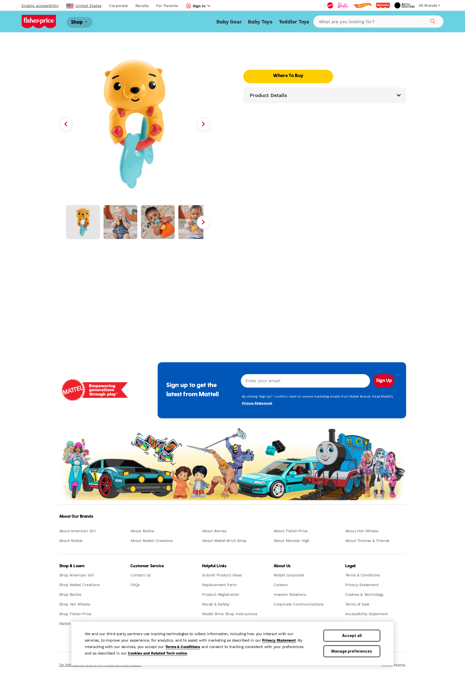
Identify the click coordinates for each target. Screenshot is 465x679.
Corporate (118, 6)
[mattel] (330, 5)
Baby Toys (260, 22)
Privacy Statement (279, 640)
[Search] (431, 20)
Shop (77, 22)
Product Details (268, 95)
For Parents (167, 6)
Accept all (352, 635)
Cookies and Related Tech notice (157, 653)
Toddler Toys (294, 22)
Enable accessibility (40, 6)
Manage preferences (351, 651)
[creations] (404, 5)
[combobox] (378, 21)
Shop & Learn (72, 566)
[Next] (203, 124)
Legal (350, 566)
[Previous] (66, 124)
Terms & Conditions (182, 647)
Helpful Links (214, 566)
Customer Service (147, 566)
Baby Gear (228, 22)
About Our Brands (76, 516)
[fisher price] (383, 5)
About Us (282, 566)
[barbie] (343, 5)
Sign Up (384, 381)
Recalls (142, 6)
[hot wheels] (362, 5)
